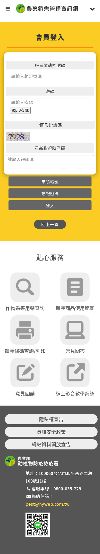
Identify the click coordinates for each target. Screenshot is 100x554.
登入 (50, 205)
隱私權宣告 (51, 419)
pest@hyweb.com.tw (47, 504)
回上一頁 (50, 224)
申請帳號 (50, 181)
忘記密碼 (50, 193)
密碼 (50, 91)
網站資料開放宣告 (51, 444)
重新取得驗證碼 (50, 148)
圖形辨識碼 (50, 125)
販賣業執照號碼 (50, 65)
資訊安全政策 (51, 431)
